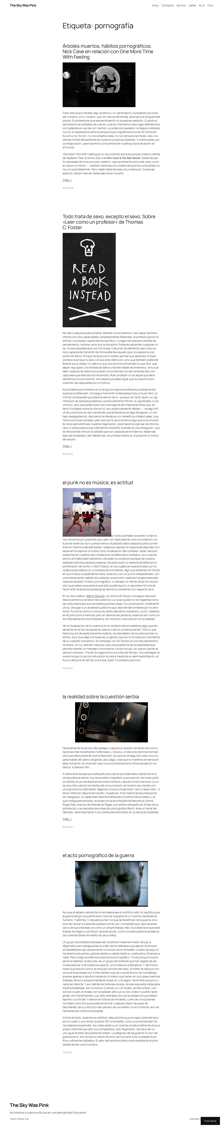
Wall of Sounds (95, 596)
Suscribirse (210, 1121)
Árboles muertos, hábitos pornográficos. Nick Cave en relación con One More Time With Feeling (108, 51)
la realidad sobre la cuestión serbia (101, 696)
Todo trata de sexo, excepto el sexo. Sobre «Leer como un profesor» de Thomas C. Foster (109, 222)
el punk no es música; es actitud (98, 482)
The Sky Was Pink (23, 5)
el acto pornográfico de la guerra (98, 855)
